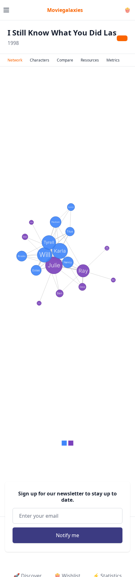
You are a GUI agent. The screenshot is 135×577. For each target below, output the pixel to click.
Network (15, 60)
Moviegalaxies (65, 10)
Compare (65, 60)
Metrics (113, 60)
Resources (90, 60)
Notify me (67, 535)
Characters (39, 60)
